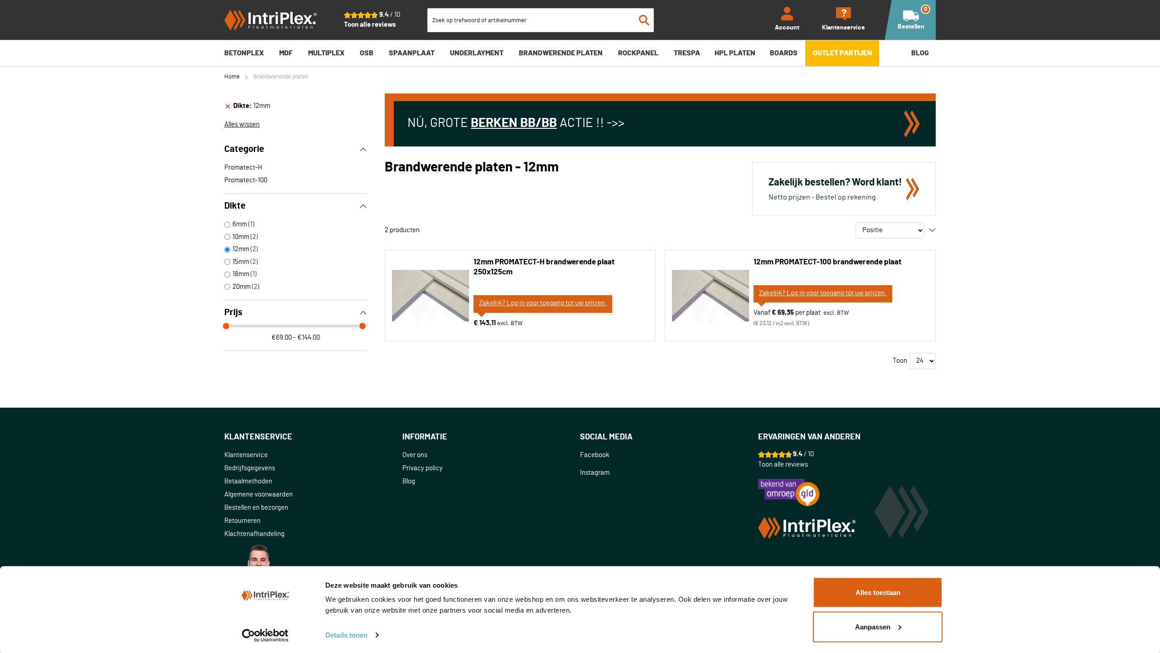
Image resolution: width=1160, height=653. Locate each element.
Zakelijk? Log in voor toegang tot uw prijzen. (543, 303)
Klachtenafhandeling (254, 534)
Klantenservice (246, 455)
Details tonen (346, 635)
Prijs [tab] (233, 312)
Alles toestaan (878, 592)
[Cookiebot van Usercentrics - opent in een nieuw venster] (265, 635)
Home (232, 77)
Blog (408, 481)
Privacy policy (422, 468)
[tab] (295, 106)
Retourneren (242, 520)
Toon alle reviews (370, 24)
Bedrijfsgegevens (249, 468)
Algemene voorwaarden (258, 494)
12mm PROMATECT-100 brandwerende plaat (827, 262)
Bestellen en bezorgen (256, 507)
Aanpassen (872, 626)
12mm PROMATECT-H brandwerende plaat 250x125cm (544, 267)
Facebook (594, 455)
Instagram (594, 472)
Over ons (414, 455)
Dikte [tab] (235, 205)
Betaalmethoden (248, 481)
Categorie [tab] (244, 149)
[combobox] (540, 20)
